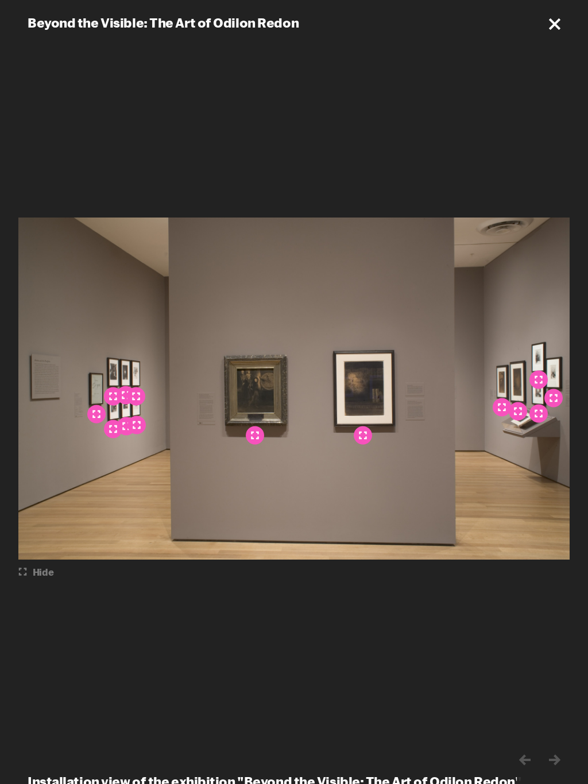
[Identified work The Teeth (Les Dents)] (363, 435)
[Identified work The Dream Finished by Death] (518, 411)
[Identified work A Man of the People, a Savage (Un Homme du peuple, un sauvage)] (553, 398)
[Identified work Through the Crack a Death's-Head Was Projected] (502, 407)
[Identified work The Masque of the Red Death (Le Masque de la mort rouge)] (255, 435)
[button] (554, 24)
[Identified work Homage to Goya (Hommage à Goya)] (96, 414)
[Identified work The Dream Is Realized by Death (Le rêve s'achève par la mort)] (538, 414)
